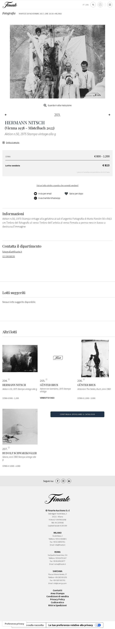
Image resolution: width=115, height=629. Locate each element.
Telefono (52, 539)
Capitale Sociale (53, 526)
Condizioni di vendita (57, 596)
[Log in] (100, 4)
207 (4, 448)
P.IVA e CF (52, 520)
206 (79, 380)
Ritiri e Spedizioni (57, 605)
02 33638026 (8, 256)
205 (42, 380)
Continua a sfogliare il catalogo (77, 414)
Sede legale (52, 514)
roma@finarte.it (60, 564)
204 (4, 380)
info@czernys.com (60, 583)
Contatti (57, 590)
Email (52, 545)
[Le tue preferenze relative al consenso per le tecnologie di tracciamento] (14, 624)
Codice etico (57, 602)
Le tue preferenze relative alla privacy (71, 625)
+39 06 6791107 (60, 558)
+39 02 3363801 (60, 539)
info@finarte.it (60, 545)
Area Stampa (57, 593)
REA (53, 523)
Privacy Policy (57, 599)
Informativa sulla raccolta (29, 625)
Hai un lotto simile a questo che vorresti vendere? (57, 185)
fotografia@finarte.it (12, 251)
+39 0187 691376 (61, 577)
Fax (51, 542)
